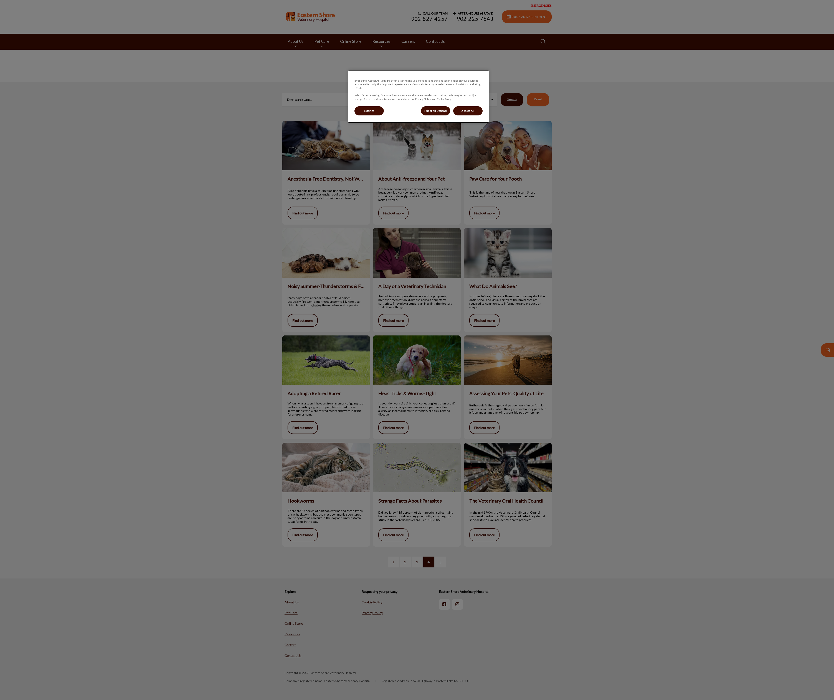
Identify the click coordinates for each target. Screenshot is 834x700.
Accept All (468, 110)
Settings (369, 110)
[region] (418, 96)
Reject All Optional (435, 110)
